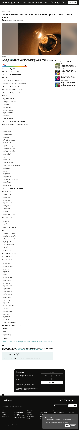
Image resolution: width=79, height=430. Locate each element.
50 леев (58, 379)
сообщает (11, 59)
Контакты (4, 414)
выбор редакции (15, 358)
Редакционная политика (19, 417)
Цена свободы (30, 416)
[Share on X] (10, 354)
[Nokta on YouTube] (58, 2)
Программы (39, 2)
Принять (67, 425)
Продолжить (52, 382)
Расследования (27, 2)
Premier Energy (6, 358)
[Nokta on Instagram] (63, 2)
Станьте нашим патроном (61, 405)
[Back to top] (3, 395)
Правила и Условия (18, 412)
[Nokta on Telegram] (55, 2)
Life (45, 2)
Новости (16, 2)
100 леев (46, 379)
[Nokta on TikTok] (60, 2)
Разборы (29, 420)
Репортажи (34, 2)
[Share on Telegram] (17, 354)
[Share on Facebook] (21, 354)
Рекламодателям (5, 416)
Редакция (4, 412)
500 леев (46, 375)
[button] (48, 2)
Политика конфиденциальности (19, 415)
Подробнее (73, 425)
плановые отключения (25, 358)
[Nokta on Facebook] (66, 2)
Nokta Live (29, 414)
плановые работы (35, 358)
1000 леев (52, 372)
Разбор (21, 2)
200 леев (58, 375)
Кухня (28, 418)
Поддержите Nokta (73, 2)
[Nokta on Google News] (52, 2)
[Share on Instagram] (14, 354)
